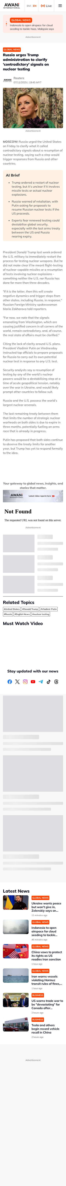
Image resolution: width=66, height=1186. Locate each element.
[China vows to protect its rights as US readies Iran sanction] (16, 951)
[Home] (11, 6)
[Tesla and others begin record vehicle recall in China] (16, 1024)
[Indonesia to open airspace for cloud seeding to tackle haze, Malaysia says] (16, 927)
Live (49, 6)
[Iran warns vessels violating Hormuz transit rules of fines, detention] (16, 975)
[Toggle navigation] (60, 6)
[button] (6, 22)
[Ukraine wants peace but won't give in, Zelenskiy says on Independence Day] (16, 902)
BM (29, 5)
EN (34, 5)
